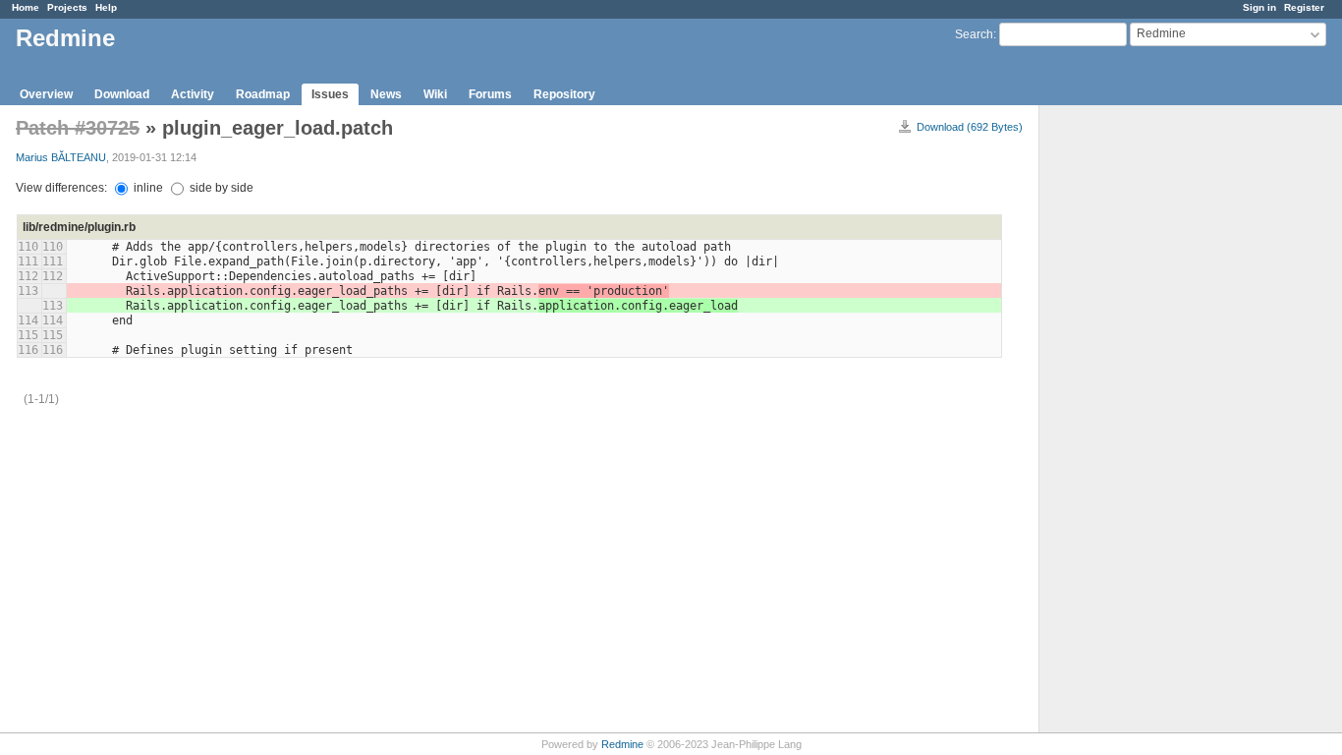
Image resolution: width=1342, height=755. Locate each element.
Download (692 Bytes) (970, 127)
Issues (330, 94)
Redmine (622, 744)
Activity (192, 94)
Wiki (435, 94)
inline (147, 188)
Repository (564, 94)
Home (25, 7)
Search (974, 34)
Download (121, 94)
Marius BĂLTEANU (61, 157)
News (386, 94)
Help (106, 7)
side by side (220, 188)
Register (1304, 7)
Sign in (1259, 7)
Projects (67, 7)
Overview (46, 94)
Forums (490, 94)
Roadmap (263, 94)
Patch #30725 (78, 128)
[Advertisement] (1137, 414)
